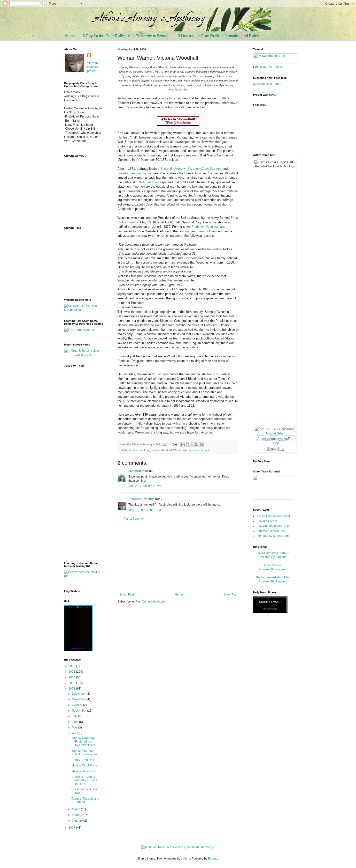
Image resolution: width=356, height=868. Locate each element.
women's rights (201, 450)
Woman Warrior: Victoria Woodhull (84, 752)
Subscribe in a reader (267, 84)
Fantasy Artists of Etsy (271, 531)
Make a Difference (83, 771)
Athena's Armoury (141, 499)
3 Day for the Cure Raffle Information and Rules (218, 36)
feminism (134, 450)
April (75, 733)
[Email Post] (175, 444)
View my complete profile (93, 67)
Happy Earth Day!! (83, 760)
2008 (72, 688)
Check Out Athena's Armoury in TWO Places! (84, 780)
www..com (78, 607)
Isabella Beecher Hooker (134, 173)
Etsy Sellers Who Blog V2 (272, 553)
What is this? (78, 648)
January (77, 820)
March (76, 809)
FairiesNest (136, 471)
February (78, 815)
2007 (72, 827)
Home (69, 36)
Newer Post (126, 594)
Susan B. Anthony (173, 168)
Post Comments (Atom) (150, 601)
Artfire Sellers (272, 565)
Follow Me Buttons (270, 67)
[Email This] (182, 444)
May (75, 727)
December (79, 693)
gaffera (185, 858)
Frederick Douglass (205, 226)
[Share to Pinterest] (201, 444)
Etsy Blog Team (267, 521)
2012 (72, 666)
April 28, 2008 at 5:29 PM (144, 486)
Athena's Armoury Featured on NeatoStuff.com (83, 741)
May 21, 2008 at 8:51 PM (144, 510)
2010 (72, 677)
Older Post (230, 594)
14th (126, 182)
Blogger (213, 858)
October (77, 705)
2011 (72, 671)
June (75, 722)
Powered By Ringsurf (272, 557)
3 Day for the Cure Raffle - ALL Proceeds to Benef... (126, 36)
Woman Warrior (182, 450)
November (79, 699)
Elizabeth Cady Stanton (204, 168)
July (75, 716)
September (79, 710)
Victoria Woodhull (162, 450)
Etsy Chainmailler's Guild (273, 526)
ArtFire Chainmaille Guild (273, 516)
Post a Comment (134, 518)
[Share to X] (192, 444)
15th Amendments (148, 182)
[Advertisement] (178, 556)
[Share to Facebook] (196, 444)
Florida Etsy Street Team (273, 535)
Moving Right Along (84, 765)
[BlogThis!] (187, 444)
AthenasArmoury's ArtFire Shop (275, 441)
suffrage (145, 450)
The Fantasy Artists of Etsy (272, 577)
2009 (72, 683)
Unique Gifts (275, 448)
